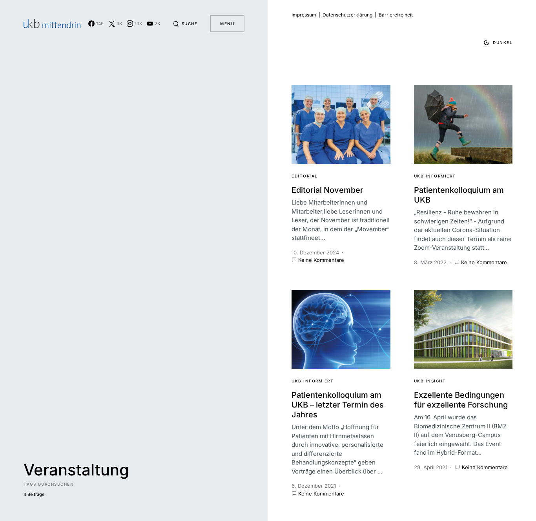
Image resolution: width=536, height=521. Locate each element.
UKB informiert (435, 176)
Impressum (304, 15)
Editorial (305, 176)
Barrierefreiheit (396, 15)
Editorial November (327, 190)
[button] (185, 23)
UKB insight (430, 380)
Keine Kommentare (321, 260)
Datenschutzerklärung (347, 15)
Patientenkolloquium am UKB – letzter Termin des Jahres (338, 404)
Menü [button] (227, 23)
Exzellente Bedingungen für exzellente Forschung (461, 399)
